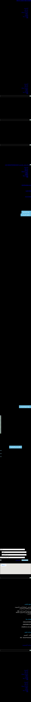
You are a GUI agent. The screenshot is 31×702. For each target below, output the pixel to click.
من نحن (26, 9)
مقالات (26, 13)
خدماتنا (26, 11)
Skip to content (20, 0)
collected (18, 560)
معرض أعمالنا (25, 12)
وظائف (26, 15)
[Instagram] (29, 695)
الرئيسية (26, 8)
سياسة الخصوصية (27, 645)
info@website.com (26, 185)
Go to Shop (28, 196)
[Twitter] (25, 695)
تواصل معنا (25, 16)
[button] (15, 51)
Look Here (28, 191)
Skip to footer (27, 0)
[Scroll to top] (30, 647)
